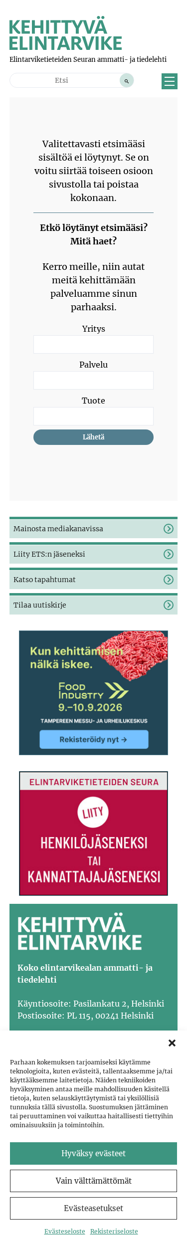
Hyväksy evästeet (93, 1153)
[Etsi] (127, 80)
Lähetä (93, 437)
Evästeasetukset (93, 1208)
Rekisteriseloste (114, 1231)
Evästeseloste (64, 1231)
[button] (172, 1043)
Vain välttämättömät (94, 1181)
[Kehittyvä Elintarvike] (65, 47)
